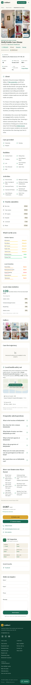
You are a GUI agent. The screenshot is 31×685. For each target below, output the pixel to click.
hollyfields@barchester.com (12, 529)
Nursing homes (4, 648)
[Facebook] (9, 636)
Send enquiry (15, 612)
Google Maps (24, 68)
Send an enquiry (16, 521)
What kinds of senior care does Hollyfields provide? (12, 432)
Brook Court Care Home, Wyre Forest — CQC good (9, 478)
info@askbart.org (5, 632)
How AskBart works (6, 666)
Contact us (19, 648)
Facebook (7, 567)
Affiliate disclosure (10, 682)
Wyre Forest (9, 7)
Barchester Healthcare (14, 44)
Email (4, 586)
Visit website (8, 532)
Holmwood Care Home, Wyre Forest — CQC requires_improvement (22, 478)
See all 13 (25, 35)
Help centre (19, 650)
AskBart (7, 2)
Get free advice (21, 2)
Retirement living (5, 655)
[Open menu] (28, 2)
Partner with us (20, 646)
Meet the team (4, 668)
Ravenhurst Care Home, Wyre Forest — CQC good (22, 485)
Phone (4, 593)
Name (4, 580)
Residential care (5, 646)
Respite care (4, 653)
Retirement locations (6, 657)
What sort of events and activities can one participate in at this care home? (13, 453)
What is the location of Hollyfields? (14, 420)
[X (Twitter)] (5, 636)
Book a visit (16, 517)
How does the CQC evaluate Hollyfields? (11, 426)
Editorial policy (4, 671)
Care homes (4, 643)
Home (2, 7)
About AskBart (20, 643)
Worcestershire (12, 82)
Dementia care (4, 650)
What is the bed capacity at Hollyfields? (11, 439)
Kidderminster (21, 126)
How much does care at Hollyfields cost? (13, 460)
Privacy (3, 682)
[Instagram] (2, 636)
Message (5, 599)
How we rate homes (6, 673)
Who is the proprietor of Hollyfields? (10, 445)
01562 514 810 (8, 525)
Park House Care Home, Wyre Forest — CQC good (9, 485)
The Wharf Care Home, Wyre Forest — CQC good (9, 493)
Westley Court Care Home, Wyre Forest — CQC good (22, 493)
